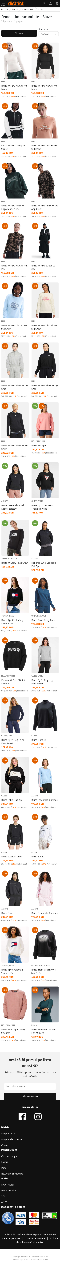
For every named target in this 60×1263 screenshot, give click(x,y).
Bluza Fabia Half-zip (11, 799)
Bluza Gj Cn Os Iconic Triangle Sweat (42, 507)
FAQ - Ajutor (7, 1184)
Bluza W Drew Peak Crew (14, 562)
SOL (3, 1196)
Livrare (4, 1162)
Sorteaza (43, 29)
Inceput (4, 9)
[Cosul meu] (57, 3)
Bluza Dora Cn (38, 739)
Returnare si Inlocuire (12, 1173)
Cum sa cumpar (9, 1156)
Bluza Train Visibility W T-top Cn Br (44, 971)
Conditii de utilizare (35, 1238)
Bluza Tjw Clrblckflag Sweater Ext (12, 621)
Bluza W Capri (38, 445)
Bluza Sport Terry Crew (43, 620)
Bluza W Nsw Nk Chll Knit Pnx (14, 267)
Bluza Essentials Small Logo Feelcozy (12, 507)
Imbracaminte (28, 9)
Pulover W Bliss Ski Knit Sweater (13, 681)
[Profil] (50, 3)
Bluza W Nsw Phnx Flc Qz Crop (14, 387)
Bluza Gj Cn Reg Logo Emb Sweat (42, 681)
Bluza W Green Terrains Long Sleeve (43, 1031)
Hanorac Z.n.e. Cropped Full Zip (43, 564)
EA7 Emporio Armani (40, 965)
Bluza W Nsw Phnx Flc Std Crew (14, 447)
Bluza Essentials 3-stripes (44, 799)
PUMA (34, 1025)
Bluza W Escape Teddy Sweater (13, 1031)
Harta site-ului (8, 1190)
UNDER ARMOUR (38, 615)
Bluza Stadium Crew (11, 856)
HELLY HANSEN (38, 441)
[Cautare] (44, 3)
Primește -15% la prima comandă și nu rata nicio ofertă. (30, 1068)
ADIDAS (4, 501)
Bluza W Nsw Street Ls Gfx (43, 267)
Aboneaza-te (30, 1096)
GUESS (34, 735)
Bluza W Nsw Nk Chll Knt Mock (14, 87)
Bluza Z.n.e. (7, 913)
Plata (4, 1167)
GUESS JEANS (37, 501)
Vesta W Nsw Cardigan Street (13, 147)
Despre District (9, 1133)
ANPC (4, 1202)
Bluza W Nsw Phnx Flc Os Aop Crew (44, 207)
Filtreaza (19, 33)
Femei (15, 9)
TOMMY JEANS (7, 615)
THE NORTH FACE (9, 558)
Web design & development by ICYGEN (30, 1259)
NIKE (3, 81)
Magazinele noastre (11, 1139)
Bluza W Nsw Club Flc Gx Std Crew (44, 147)
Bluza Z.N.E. (37, 856)
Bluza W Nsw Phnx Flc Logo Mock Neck (12, 207)
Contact (5, 1145)
